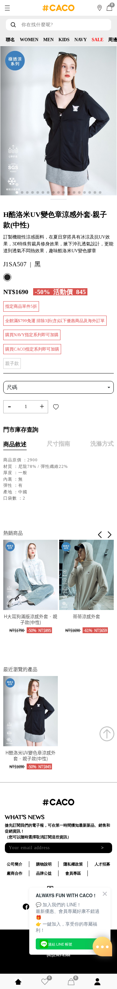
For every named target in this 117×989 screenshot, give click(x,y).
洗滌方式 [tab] (102, 443)
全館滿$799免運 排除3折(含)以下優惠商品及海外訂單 (55, 320)
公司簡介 (14, 864)
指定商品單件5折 (21, 306)
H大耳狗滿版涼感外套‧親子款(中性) (30, 619)
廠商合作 (14, 873)
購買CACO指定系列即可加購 (32, 349)
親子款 (12, 363)
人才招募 (102, 864)
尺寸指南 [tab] (58, 443)
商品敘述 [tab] (15, 444)
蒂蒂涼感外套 (86, 616)
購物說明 (44, 864)
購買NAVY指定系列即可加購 (31, 334)
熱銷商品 (13, 532)
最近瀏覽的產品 (20, 669)
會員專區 (73, 873)
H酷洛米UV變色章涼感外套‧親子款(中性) (31, 755)
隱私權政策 (73, 864)
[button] (109, 535)
